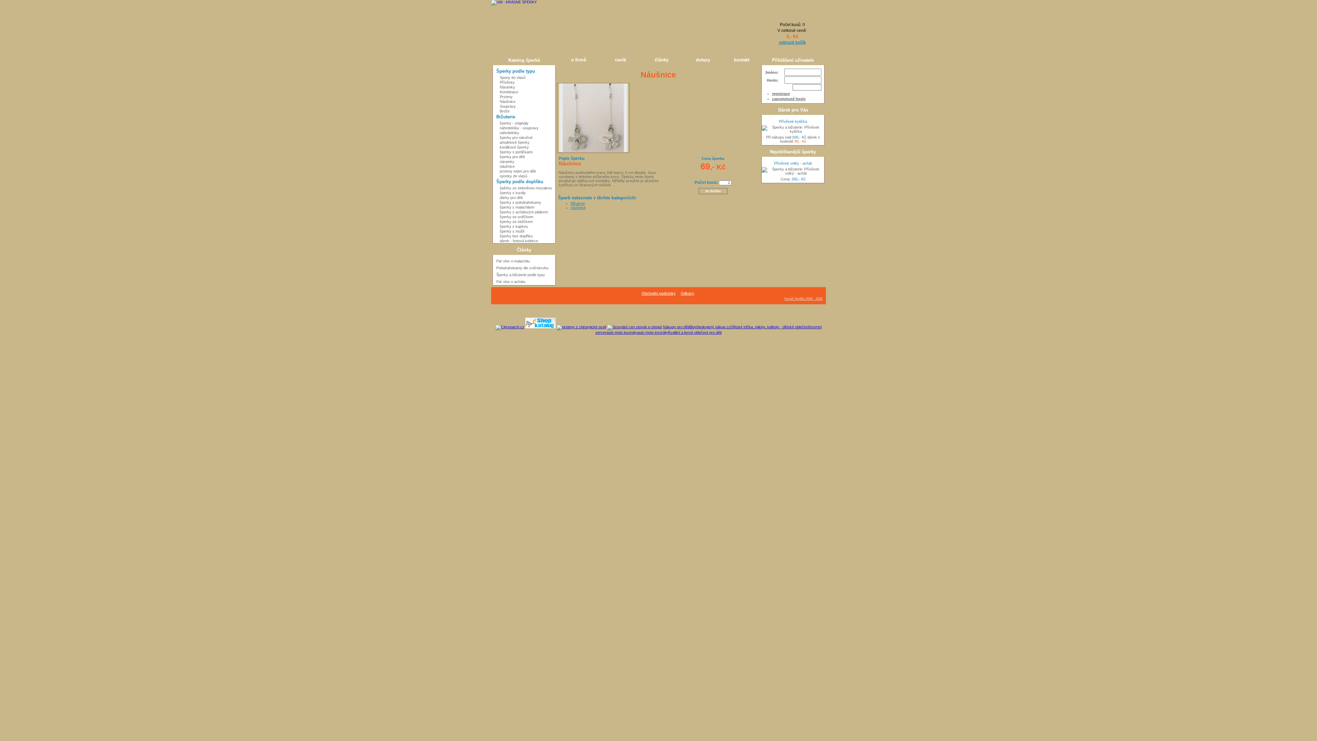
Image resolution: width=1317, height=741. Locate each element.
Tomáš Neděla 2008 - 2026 (803, 299)
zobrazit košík (792, 42)
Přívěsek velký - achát (793, 163)
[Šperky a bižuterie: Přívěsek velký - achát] (793, 171)
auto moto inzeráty (621, 332)
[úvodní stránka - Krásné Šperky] (523, 28)
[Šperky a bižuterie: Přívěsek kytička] (793, 129)
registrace (781, 94)
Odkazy (687, 293)
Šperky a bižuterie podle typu (520, 275)
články (661, 59)
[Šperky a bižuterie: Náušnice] (593, 151)
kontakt (741, 59)
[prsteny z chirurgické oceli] (581, 327)
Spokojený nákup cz (714, 327)
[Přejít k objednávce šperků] (792, 14)
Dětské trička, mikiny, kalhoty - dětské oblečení (770, 327)
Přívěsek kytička (793, 121)
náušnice (578, 207)
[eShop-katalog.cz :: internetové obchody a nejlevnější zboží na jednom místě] (540, 327)
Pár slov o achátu (510, 282)
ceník (620, 59)
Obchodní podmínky (659, 293)
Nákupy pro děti (676, 327)
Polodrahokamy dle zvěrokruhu (522, 268)
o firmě (578, 59)
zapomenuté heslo (789, 99)
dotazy (703, 59)
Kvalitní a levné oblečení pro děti (695, 332)
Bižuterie (578, 203)
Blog (693, 327)
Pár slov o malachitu (513, 261)
